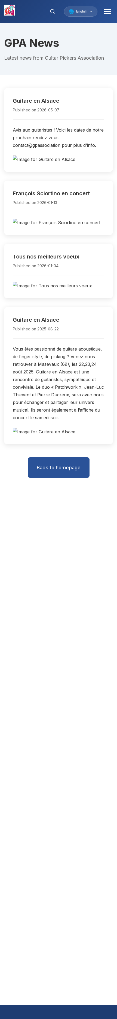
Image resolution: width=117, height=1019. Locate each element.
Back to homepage (59, 467)
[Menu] (107, 11)
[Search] (52, 11)
